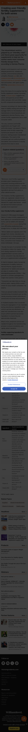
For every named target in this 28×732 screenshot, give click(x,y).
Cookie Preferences (14, 384)
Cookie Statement (12, 380)
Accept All (14, 389)
